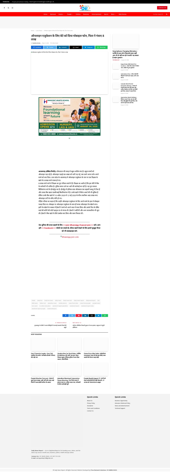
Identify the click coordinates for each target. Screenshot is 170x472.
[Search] (166, 14)
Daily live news (49, 300)
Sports (106, 14)
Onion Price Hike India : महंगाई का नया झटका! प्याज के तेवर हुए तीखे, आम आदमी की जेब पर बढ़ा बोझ (95, 355)
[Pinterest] (24, 115)
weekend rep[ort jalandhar (60, 306)
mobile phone (63, 303)
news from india (73, 303)
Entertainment (96, 14)
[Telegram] (24, 123)
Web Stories (122, 14)
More (112, 14)
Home (45, 14)
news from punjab (85, 303)
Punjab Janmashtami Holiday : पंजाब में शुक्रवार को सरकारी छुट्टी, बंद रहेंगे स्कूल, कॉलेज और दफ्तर (34, 2)
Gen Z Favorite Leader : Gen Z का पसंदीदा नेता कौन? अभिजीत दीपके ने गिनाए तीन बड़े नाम (43, 355)
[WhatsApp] (24, 127)
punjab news (96, 303)
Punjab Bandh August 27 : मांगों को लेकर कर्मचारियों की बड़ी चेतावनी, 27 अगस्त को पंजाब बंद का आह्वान (95, 380)
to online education (44, 306)
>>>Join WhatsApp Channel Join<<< (78, 225)
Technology (116, 60)
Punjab (69, 14)
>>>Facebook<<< (48, 228)
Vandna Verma (36, 43)
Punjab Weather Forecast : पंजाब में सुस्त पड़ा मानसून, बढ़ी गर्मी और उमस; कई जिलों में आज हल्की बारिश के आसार (42, 380)
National (53, 14)
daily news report (79, 300)
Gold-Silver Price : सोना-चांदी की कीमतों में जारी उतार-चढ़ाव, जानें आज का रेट (130, 75)
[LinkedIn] (24, 111)
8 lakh (33, 300)
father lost (43, 303)
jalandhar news (52, 303)
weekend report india (87, 306)
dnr (99, 300)
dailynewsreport (90, 300)
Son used (34, 306)
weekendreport (51, 308)
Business (86, 14)
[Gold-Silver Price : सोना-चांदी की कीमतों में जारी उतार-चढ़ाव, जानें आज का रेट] (116, 76)
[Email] (24, 119)
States (61, 14)
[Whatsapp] (46, 463)
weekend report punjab (38, 308)
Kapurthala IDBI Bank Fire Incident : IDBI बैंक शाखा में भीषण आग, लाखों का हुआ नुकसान (130, 65)
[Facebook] (24, 103)
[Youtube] (40, 463)
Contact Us (162, 7)
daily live (39, 300)
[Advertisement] (85, 22)
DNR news (35, 303)
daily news (58, 300)
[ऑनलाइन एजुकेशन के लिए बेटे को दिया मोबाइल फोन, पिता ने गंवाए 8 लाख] (69, 72)
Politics (78, 14)
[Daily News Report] (85, 8)
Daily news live (67, 300)
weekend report (74, 306)
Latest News (39, 30)
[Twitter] (24, 107)
